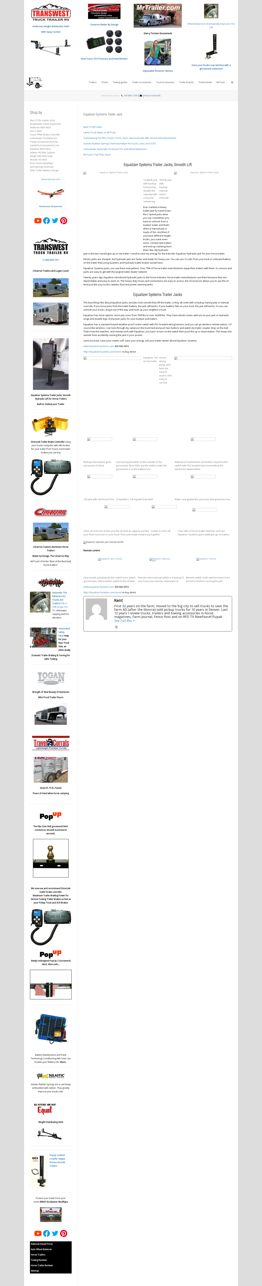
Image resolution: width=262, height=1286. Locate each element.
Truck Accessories (165, 82)
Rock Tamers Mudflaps (41, 163)
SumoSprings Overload (41, 166)
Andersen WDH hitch (40, 127)
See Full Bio (123, 620)
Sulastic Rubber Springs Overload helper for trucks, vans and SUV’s (119, 143)
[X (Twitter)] (116, 627)
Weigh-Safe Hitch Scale (41, 156)
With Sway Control (51, 31)
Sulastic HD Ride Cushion (42, 152)
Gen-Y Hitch (36, 131)
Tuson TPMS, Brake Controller (45, 134)
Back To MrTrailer (92, 126)
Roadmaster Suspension (50, 206)
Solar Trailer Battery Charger (44, 170)
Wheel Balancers (196, 23)
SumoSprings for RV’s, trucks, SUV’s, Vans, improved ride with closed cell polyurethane (129, 138)
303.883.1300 (130, 95)
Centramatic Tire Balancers (43, 138)
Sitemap (35, 1270)
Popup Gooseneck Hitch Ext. (44, 141)
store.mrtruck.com (50, 179)
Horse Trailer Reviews (42, 1265)
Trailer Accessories (141, 82)
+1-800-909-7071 (50, 259)
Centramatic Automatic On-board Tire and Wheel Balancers (115, 149)
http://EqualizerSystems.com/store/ (102, 351)
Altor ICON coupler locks (42, 120)
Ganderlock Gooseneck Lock (44, 145)
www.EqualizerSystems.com (98, 346)
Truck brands (205, 82)
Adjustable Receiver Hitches (158, 70)
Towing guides (120, 82)
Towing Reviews (39, 1260)
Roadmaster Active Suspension (45, 123)
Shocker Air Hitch (38, 159)
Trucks (104, 82)
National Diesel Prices (42, 1243)
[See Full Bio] (134, 620)
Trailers (92, 82)
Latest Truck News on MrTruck (99, 132)
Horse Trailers (38, 1254)
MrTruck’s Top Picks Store (97, 154)
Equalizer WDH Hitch (40, 148)
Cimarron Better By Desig (103, 24)
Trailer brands (186, 82)
